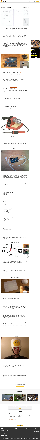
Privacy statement (14, 438)
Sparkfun (20, 72)
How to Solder (6, 144)
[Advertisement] (35, 49)
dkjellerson (2, 6)
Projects (9, 1)
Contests (12, 1)
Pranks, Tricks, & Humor (10, 6)
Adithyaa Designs (12, 413)
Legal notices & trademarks (35, 438)
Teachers (16, 1)
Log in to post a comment (20, 425)
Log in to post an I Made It (20, 386)
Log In (34, 1)
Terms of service (9, 438)
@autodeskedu (37, 431)
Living (5, 6)
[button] (28, 7)
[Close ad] (39, 40)
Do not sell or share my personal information (26, 438)
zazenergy (11, 419)
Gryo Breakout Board (13, 87)
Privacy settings (18, 438)
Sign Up (38, 1)
